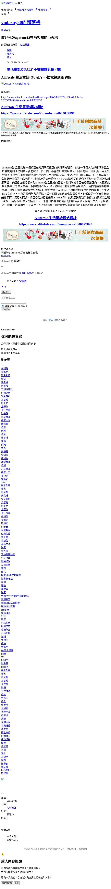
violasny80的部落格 (20, 22)
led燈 (3, 654)
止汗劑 (4, 406)
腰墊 (3, 585)
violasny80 (6, 255)
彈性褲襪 (5, 691)
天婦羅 (4, 451)
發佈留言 (6, 309)
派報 (3, 636)
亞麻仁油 (5, 533)
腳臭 (3, 379)
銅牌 (3, 643)
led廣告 (5, 660)
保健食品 (5, 530)
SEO (3, 616)
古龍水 (4, 757)
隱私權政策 (71, 849)
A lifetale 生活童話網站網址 (22, 107)
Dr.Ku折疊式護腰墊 (11, 575)
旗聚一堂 (5, 420)
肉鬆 (3, 431)
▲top (3, 286)
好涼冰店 (5, 393)
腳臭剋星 (5, 375)
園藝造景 (5, 561)
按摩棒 (4, 715)
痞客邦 (22, 273)
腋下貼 (4, 403)
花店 (3, 619)
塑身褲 (4, 767)
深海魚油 (5, 544)
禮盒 (3, 434)
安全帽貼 (5, 396)
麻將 (3, 694)
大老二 (4, 698)
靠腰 (3, 582)
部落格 (10, 54)
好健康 (4, 527)
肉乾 (3, 444)
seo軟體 (5, 610)
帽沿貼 (4, 372)
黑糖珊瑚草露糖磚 (10, 603)
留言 (29, 273)
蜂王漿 (4, 537)
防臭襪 (4, 386)
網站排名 (5, 613)
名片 (9, 57)
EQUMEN (6, 770)
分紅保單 (5, 558)
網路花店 (5, 623)
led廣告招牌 (7, 650)
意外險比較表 (8, 554)
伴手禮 (4, 438)
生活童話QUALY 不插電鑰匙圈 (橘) (34, 69)
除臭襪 (4, 382)
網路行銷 (5, 739)
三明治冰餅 (7, 389)
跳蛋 (3, 719)
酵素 (3, 547)
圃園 (3, 760)
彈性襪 (4, 684)
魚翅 (3, 465)
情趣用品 (5, 712)
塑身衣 (4, 763)
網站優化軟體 (8, 606)
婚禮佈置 (5, 626)
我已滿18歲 (7, 883)
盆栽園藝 (5, 565)
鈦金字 (4, 663)
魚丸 (3, 448)
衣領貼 (4, 368)
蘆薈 (3, 743)
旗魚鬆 (4, 424)
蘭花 (3, 572)
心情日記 (24, 44)
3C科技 (22, 281)
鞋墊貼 (4, 413)
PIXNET (34, 849)
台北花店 (5, 633)
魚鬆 (3, 427)
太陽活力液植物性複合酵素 (15, 596)
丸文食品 (5, 417)
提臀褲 (4, 773)
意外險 (4, 551)
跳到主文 (5, 30)
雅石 (3, 568)
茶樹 (3, 750)
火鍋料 (4, 455)
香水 (3, 753)
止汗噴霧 (5, 410)
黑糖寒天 (5, 599)
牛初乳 (4, 540)
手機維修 (5, 725)
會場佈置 (5, 629)
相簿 (9, 50)
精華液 (4, 746)
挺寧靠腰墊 (7, 578)
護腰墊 (4, 589)
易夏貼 (4, 399)
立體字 (4, 640)
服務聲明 (83, 849)
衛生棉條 (5, 732)
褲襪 (3, 687)
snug (3, 482)
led (2, 656)
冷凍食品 (5, 462)
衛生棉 (4, 729)
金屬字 (4, 647)
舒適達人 (5, 736)
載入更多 (6, 292)
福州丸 (4, 458)
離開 (16, 883)
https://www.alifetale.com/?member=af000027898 (38, 113)
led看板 (5, 667)
